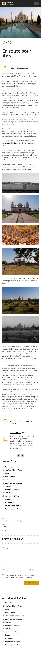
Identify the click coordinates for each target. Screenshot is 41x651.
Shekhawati (9, 502)
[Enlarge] (36, 175)
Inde (15, 521)
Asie (4, 521)
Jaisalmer (8, 492)
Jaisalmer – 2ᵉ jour (12, 496)
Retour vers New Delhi (13, 505)
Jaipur (7, 473)
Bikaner (8, 499)
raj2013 (4, 527)
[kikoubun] (8, 3)
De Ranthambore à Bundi (14, 480)
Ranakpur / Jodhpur (12, 489)
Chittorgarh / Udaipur (13, 483)
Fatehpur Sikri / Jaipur (14, 470)
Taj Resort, (15, 433)
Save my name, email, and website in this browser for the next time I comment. (20, 576)
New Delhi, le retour (12, 509)
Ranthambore (10, 476)
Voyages (20, 521)
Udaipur (8, 486)
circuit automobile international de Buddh (18, 142)
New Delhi (9, 467)
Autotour (9, 521)
